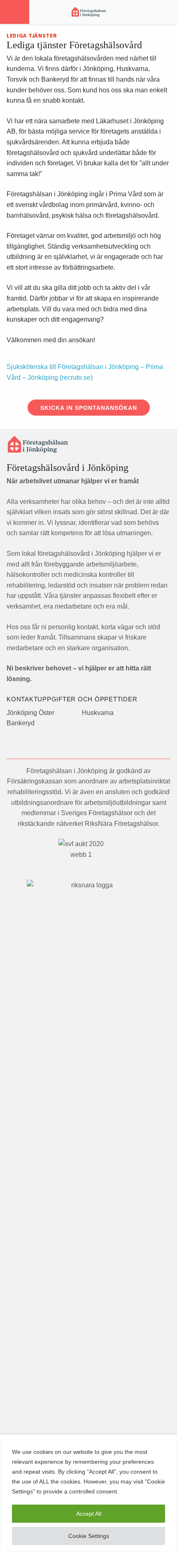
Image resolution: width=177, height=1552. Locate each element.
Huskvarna (98, 712)
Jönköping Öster (30, 712)
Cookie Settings (88, 1536)
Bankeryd (21, 723)
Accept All (88, 1513)
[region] (88, 1493)
